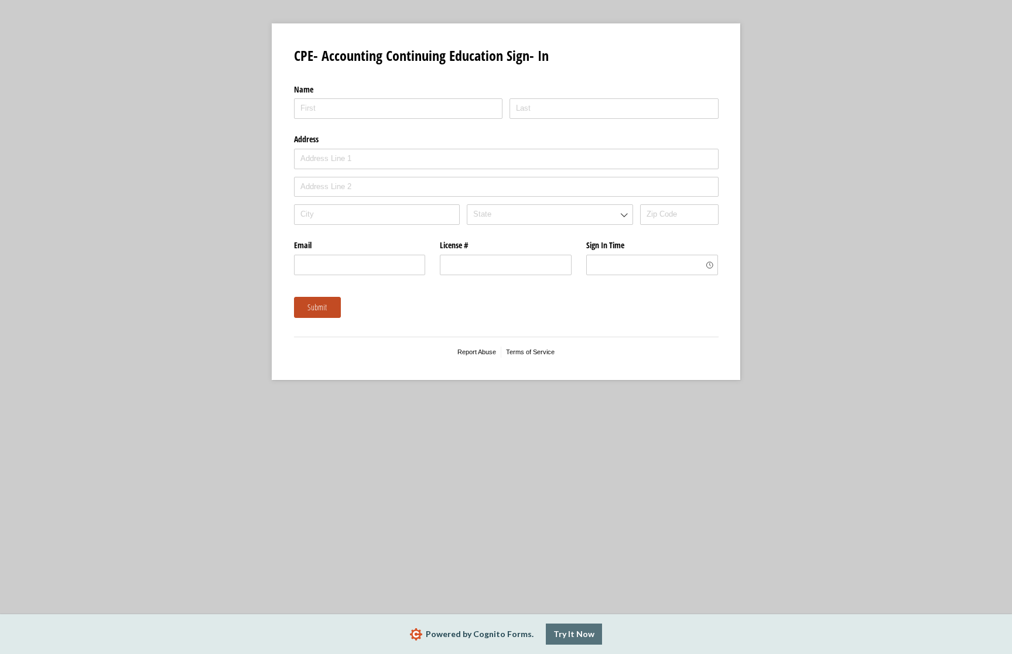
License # (454, 245)
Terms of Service (530, 351)
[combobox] (549, 214)
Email (303, 245)
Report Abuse (476, 351)
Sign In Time (605, 245)
